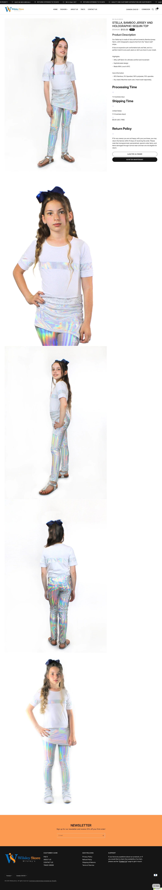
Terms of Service (88, 865)
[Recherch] (153, 9)
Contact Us (92, 9)
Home (55, 9)
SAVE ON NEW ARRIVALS (127, 2)
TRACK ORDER (49, 865)
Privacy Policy (87, 857)
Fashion (63, 9)
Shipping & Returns (89, 862)
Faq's (83, 9)
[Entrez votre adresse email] (103, 835)
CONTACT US (48, 862)
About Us (74, 9)
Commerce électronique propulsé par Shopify (42, 881)
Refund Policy (87, 859)
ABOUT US (47, 859)
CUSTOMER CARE (51, 853)
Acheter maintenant (134, 159)
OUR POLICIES (88, 853)
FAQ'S (46, 857)
